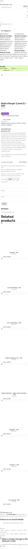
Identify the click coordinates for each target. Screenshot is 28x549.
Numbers (3, 125)
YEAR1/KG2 (9, 125)
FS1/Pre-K (19, 123)
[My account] (0, 27)
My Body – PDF (14, 252)
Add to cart (5, 113)
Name (3, 190)
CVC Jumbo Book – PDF (14, 323)
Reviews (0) (5, 131)
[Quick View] (1, 249)
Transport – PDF (14, 465)
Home (1, 68)
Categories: (4, 121)
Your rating (4, 179)
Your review (4, 182)
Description (6, 129)
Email (3, 196)
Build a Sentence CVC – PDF (14, 358)
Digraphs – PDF (14, 430)
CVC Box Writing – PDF (14, 288)
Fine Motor (13, 123)
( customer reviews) (7, 162)
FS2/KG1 (24, 123)
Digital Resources (5, 123)
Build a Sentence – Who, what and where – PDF (14, 393)
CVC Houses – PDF (14, 500)
